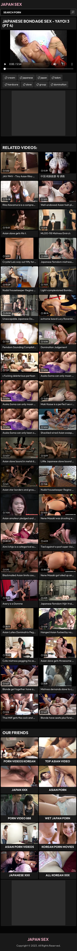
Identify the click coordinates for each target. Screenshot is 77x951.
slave (29, 84)
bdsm (58, 77)
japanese (28, 77)
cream (11, 77)
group (42, 84)
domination (60, 84)
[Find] (72, 12)
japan (44, 77)
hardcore (13, 84)
